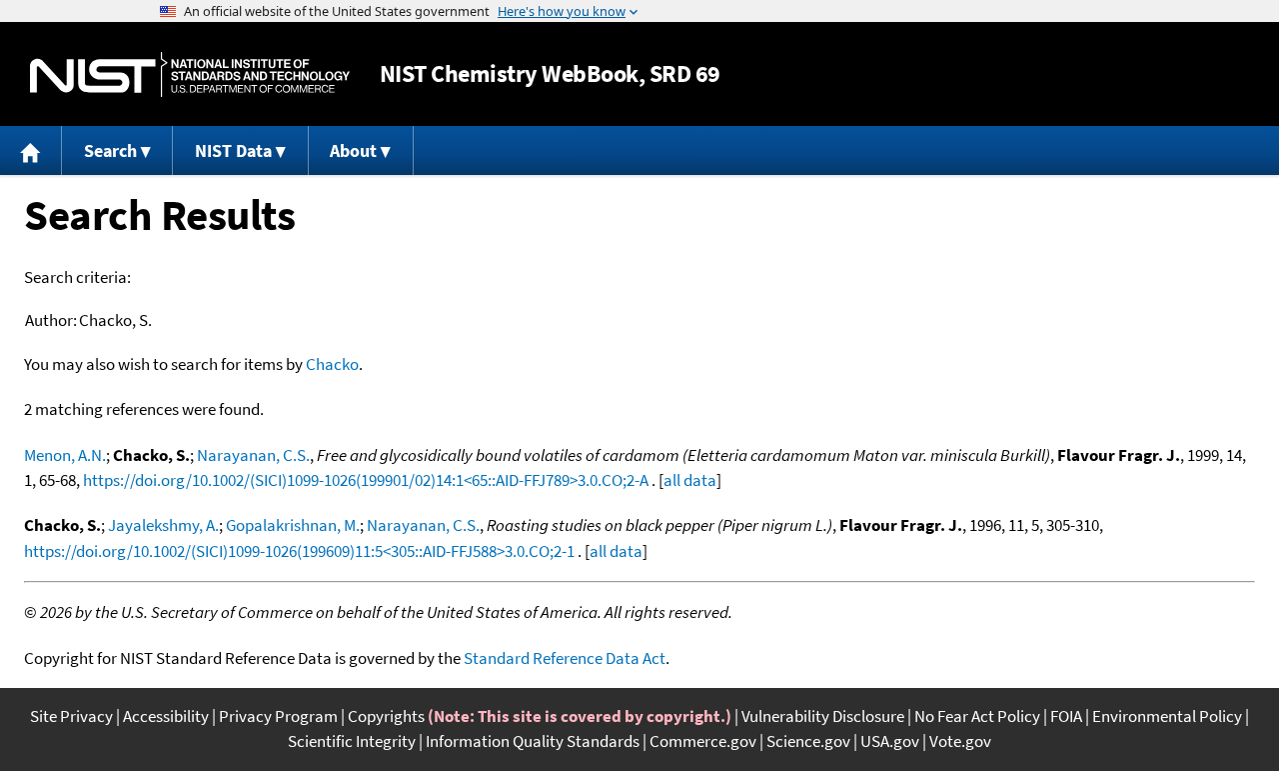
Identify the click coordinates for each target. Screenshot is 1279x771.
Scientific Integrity (352, 741)
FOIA (1066, 716)
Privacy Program (278, 716)
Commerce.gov (702, 741)
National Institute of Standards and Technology (190, 74)
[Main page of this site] (31, 150)
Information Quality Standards (533, 741)
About (353, 150)
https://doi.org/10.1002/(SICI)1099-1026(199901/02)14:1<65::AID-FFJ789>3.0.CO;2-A (365, 480)
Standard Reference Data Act (564, 658)
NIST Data (233, 150)
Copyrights (386, 716)
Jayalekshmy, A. (163, 525)
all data (689, 480)
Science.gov (808, 741)
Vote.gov (960, 741)
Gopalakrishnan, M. (293, 525)
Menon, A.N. (65, 455)
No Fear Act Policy (977, 716)
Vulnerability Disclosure (822, 716)
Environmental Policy (1167, 716)
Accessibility (166, 716)
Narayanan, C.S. (253, 455)
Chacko (332, 364)
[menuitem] (31, 150)
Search (110, 150)
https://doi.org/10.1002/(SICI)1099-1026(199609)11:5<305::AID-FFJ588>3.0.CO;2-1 (299, 551)
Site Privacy (71, 716)
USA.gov (889, 741)
